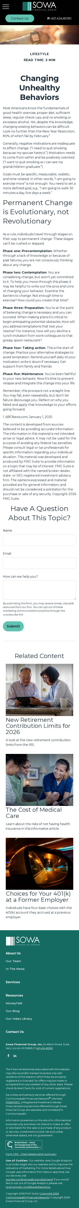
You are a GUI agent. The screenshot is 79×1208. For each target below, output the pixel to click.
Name (7, 530)
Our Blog (13, 1011)
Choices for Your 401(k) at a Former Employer (38, 896)
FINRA (9, 1102)
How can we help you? (20, 576)
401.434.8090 (59, 18)
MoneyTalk (14, 1003)
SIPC (17, 1102)
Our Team (13, 961)
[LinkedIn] (14, 1055)
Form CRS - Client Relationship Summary (31, 1154)
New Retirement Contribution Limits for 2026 (38, 726)
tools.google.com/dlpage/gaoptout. (28, 1186)
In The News (15, 969)
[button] (19, 18)
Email (7, 553)
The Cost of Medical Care (34, 812)
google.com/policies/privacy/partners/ (29, 1179)
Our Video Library (19, 1018)
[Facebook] (8, 1055)
